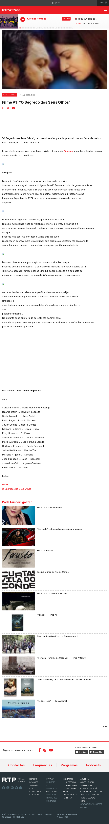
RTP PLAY (50, 779)
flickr (20, 788)
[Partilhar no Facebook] (3, 108)
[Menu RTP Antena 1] (106, 10)
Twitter (8, 788)
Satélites (67, 798)
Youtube (16, 788)
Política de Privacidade (12, 814)
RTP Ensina (34, 794)
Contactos (16, 765)
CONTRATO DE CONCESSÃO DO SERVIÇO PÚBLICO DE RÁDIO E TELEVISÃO (91, 794)
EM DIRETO (50, 782)
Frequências (42, 765)
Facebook (3, 788)
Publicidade (18, 817)
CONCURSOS (51, 791)
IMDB (5, 484)
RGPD (82, 801)
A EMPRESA (84, 779)
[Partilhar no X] (8, 108)
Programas (69, 765)
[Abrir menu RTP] (54, 2)
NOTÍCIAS (33, 779)
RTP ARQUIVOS (35, 791)
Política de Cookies (33, 814)
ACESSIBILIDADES (70, 794)
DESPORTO (33, 782)
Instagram (12, 788)
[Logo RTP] (13, 780)
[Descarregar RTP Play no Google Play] (96, 751)
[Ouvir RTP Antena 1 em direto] (9, 21)
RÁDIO (31, 788)
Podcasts (93, 765)
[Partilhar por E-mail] (13, 108)
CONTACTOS (68, 779)
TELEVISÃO (33, 785)
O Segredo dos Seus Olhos (16, 488)
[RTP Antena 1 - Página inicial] (9, 10)
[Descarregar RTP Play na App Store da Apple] (81, 751)
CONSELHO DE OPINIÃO (89, 788)
